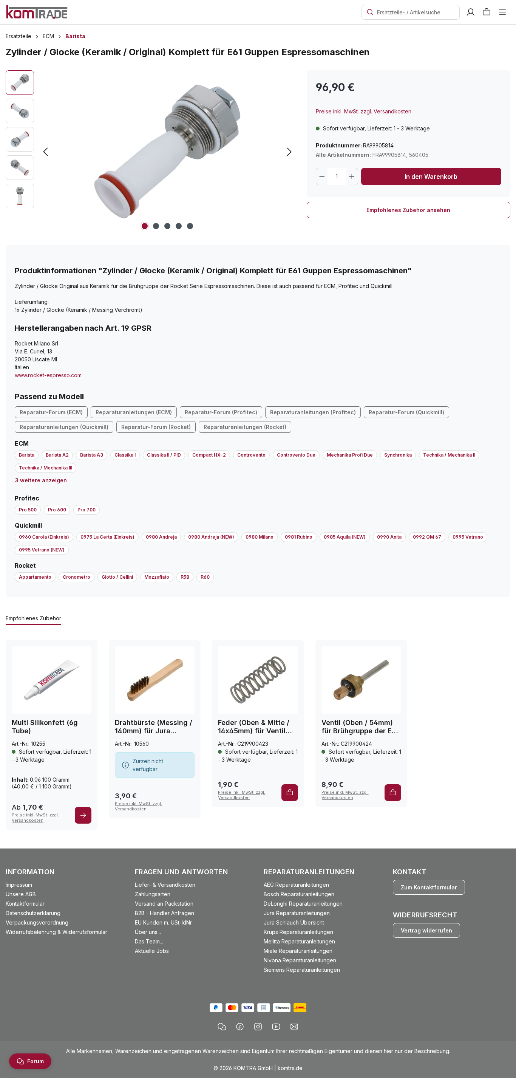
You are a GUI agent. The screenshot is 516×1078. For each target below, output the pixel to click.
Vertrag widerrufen (426, 930)
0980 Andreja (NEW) (211, 537)
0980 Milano (259, 537)
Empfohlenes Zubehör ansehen (408, 210)
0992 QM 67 (427, 537)
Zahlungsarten (152, 894)
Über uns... (148, 932)
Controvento (251, 455)
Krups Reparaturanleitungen (298, 932)
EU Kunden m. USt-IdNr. (164, 922)
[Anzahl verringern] (322, 176)
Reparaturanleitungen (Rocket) (245, 427)
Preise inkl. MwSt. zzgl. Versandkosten (363, 111)
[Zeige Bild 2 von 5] (156, 226)
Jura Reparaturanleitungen (297, 913)
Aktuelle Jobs (152, 951)
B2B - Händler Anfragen (164, 913)
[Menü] (502, 12)
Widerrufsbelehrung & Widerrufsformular (56, 932)
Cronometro (76, 577)
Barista (26, 455)
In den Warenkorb (431, 176)
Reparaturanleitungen (309, 872)
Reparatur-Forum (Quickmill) (406, 412)
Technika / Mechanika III (45, 468)
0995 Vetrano (468, 537)
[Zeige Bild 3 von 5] (167, 226)
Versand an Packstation (164, 903)
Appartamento (35, 577)
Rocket (25, 565)
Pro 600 (57, 510)
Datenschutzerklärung (33, 913)
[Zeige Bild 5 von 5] (190, 226)
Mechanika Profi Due (350, 455)
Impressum (19, 884)
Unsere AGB (21, 894)
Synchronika (398, 455)
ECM (22, 443)
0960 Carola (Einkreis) (44, 537)
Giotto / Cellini (117, 577)
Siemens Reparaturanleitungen (302, 969)
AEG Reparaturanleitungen (296, 884)
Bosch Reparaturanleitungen (299, 894)
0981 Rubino (298, 537)
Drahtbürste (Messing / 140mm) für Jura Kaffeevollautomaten (153, 727)
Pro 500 (28, 510)
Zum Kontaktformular (429, 887)
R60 (205, 577)
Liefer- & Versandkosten (165, 884)
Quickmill (28, 525)
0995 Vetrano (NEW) (42, 550)
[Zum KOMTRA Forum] (221, 1026)
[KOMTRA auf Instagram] (258, 1026)
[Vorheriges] (45, 151)
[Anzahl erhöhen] (352, 176)
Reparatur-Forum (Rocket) (156, 427)
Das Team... (149, 941)
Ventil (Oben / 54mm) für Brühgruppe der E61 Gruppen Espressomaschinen (360, 727)
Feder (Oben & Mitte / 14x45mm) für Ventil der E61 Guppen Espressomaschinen (253, 727)
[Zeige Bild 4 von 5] (179, 226)
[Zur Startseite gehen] (37, 11)
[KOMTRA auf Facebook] (240, 1026)
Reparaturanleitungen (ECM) (134, 412)
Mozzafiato (156, 577)
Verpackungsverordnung (37, 922)
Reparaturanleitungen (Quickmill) (64, 427)
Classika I (125, 455)
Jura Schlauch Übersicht (294, 922)
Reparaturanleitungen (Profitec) (313, 412)
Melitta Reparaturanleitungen (299, 941)
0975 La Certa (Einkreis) (107, 537)
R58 (185, 577)
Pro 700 (86, 510)
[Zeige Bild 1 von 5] (145, 226)
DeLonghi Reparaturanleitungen (303, 903)
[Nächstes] (289, 151)
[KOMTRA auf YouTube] (276, 1026)
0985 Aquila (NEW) (345, 537)
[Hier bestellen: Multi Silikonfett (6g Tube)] (83, 815)
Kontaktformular (25, 903)
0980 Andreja (161, 537)
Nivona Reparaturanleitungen (300, 960)
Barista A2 (57, 455)
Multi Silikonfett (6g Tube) (45, 727)
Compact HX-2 (209, 455)
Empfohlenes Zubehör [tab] (33, 618)
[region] (150, 151)
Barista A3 (91, 455)
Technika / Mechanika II (449, 455)
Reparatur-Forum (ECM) (51, 412)
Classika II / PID (164, 455)
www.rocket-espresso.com (48, 375)
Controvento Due (296, 455)
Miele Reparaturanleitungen (298, 951)
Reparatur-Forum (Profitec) (221, 412)
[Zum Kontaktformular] (294, 1026)
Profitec (27, 498)
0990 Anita (389, 537)
